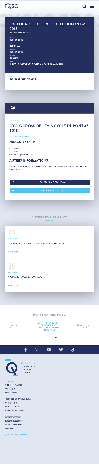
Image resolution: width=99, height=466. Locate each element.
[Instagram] (37, 350)
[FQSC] (11, 6)
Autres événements (49, 217)
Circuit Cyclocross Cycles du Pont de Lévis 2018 (36, 63)
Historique (10, 389)
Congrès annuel (12, 407)
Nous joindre (11, 393)
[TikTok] (73, 350)
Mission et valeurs (13, 385)
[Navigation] (92, 6)
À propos (9, 381)
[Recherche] (84, 6)
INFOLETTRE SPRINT (13, 417)
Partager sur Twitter (52, 191)
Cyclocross (16, 39)
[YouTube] (48, 350)
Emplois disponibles (14, 425)
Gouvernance (11, 403)
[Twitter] (61, 350)
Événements (14, 120)
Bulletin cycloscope (14, 421)
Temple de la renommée (15, 411)
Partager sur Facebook (52, 182)
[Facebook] (25, 350)
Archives (9, 429)
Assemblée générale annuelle (18, 399)
